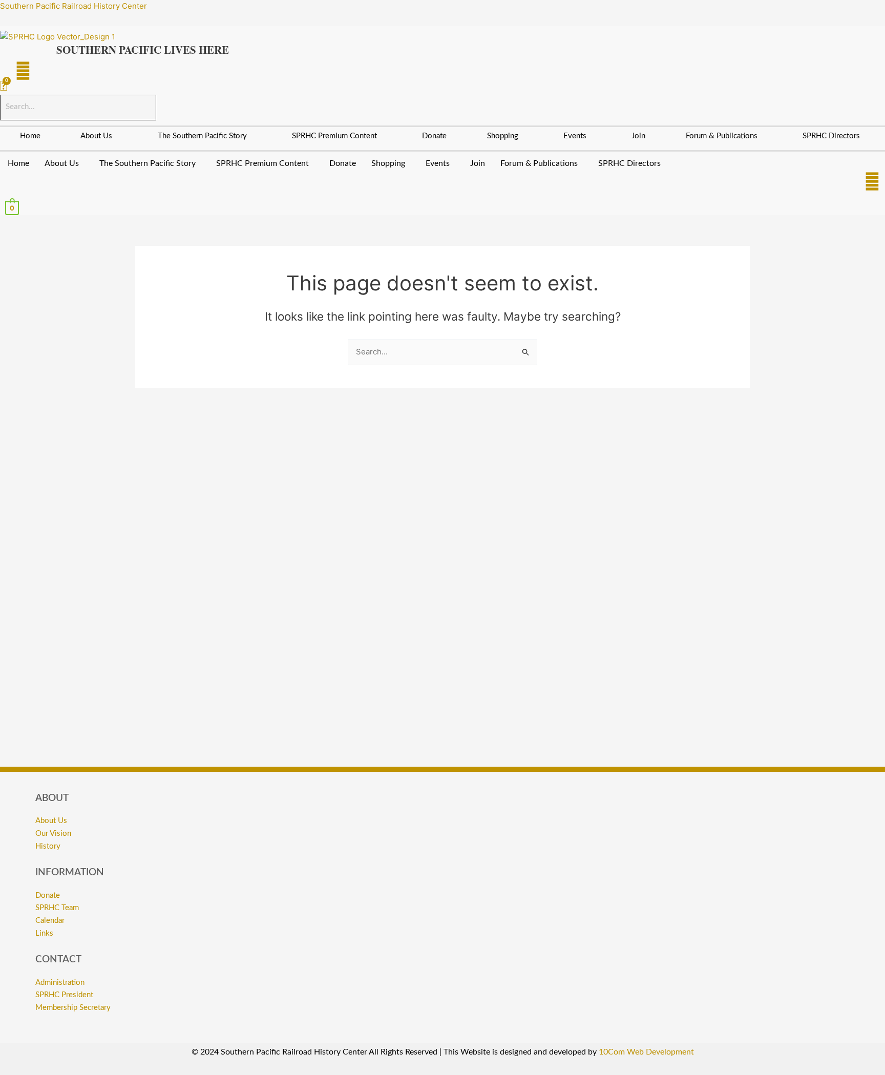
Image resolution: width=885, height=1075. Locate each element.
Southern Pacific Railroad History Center (73, 6)
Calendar (50, 920)
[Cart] (3, 86)
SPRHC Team (57, 908)
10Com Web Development (646, 1052)
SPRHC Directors (831, 136)
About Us (96, 136)
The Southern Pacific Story (202, 136)
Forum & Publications (721, 136)
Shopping (502, 136)
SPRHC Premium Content (334, 136)
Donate (434, 136)
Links (44, 933)
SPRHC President (64, 995)
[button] (98, 136)
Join (638, 136)
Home (30, 136)
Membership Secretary (73, 1007)
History (47, 846)
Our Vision (53, 833)
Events (574, 136)
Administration (60, 982)
